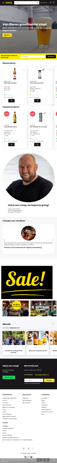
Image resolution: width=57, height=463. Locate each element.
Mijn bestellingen (27, 400)
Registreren (26, 398)
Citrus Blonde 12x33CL (10, 127)
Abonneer (49, 380)
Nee (46, 460)
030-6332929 (28, 375)
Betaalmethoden (7, 405)
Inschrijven (51, 56)
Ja (39, 460)
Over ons (5, 400)
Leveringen (5, 402)
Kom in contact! (8, 377)
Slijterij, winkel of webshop (9, 416)
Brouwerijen (44, 398)
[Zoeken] (37, 2)
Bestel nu (7, 35)
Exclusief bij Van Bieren (47, 412)
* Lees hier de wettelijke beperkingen (32, 383)
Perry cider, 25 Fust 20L (36, 83)
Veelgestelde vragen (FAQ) (10, 398)
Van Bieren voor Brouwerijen (10, 418)
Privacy (4, 409)
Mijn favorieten (26, 402)
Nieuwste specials (46, 409)
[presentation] (52, 105)
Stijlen (43, 400)
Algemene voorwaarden (9, 407)
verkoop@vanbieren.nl (42, 375)
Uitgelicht (43, 407)
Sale (42, 414)
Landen (43, 402)
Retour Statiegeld (7, 414)
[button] (23, 255)
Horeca (4, 412)
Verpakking (44, 405)
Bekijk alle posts (15, 328)
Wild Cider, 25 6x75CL (10, 83)
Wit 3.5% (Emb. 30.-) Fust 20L (38, 127)
